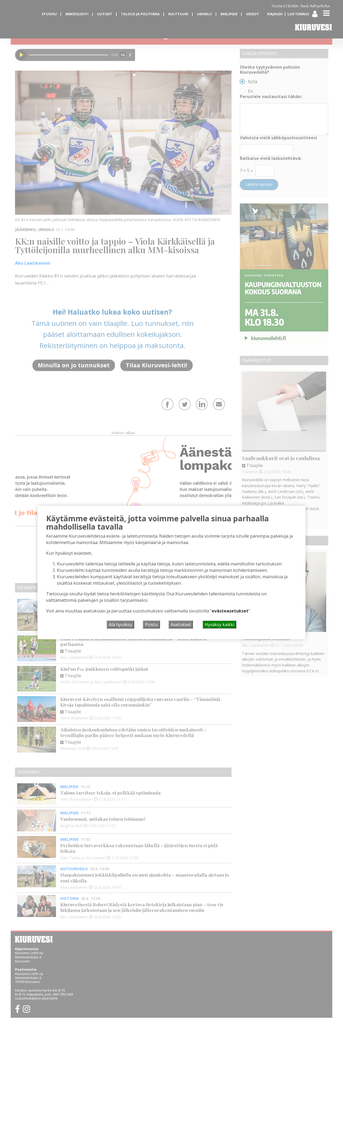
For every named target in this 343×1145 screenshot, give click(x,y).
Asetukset (181, 624)
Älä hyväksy (120, 624)
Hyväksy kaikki (219, 624)
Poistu (151, 624)
